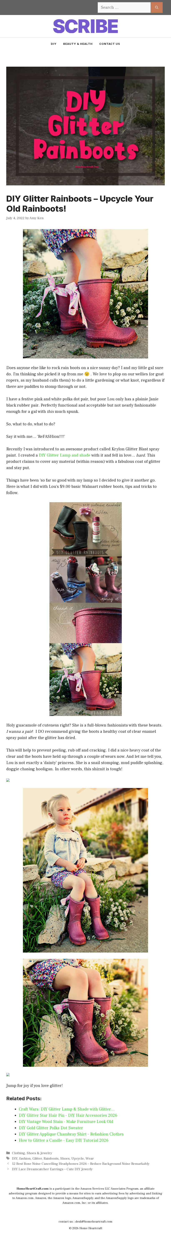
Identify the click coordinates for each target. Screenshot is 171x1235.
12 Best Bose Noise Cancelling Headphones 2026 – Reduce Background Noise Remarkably (81, 1163)
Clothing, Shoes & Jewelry (32, 1153)
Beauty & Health (78, 43)
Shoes (65, 1158)
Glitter (37, 1158)
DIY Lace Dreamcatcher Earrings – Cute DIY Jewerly (52, 1169)
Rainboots (51, 1158)
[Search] (157, 7)
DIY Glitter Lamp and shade (64, 455)
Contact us (109, 43)
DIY (54, 43)
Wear (90, 1158)
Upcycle (77, 1158)
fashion (25, 1158)
